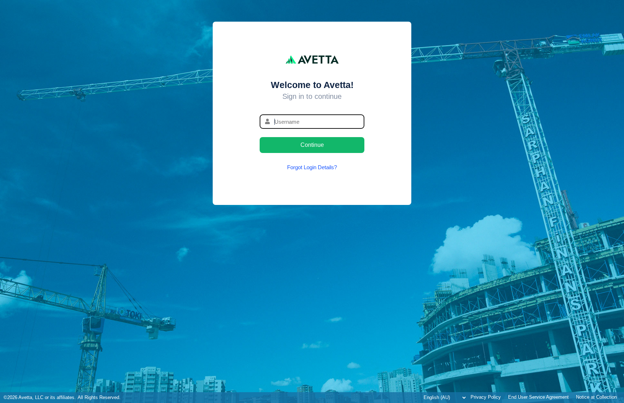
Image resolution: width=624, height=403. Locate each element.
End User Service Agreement (538, 397)
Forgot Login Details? (312, 167)
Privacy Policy (486, 397)
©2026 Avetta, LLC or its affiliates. (40, 397)
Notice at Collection (596, 397)
